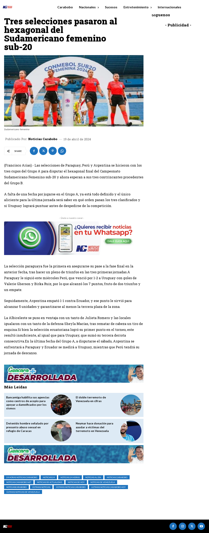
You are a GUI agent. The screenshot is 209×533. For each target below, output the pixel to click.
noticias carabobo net (18, 482)
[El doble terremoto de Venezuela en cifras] (130, 405)
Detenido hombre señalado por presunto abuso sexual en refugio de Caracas (27, 427)
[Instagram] (182, 526)
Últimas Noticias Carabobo (71, 487)
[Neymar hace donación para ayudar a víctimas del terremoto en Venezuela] (130, 431)
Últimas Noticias (41, 487)
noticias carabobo (117, 477)
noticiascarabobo (16, 487)
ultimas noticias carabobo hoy (108, 487)
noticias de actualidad (49, 482)
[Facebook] (34, 151)
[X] (43, 151)
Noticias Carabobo (42, 139)
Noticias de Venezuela (102, 482)
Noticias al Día (93, 477)
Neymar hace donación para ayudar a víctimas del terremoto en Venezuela (94, 427)
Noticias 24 (49, 477)
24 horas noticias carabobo (21, 477)
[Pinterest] (53, 151)
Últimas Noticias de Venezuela (23, 492)
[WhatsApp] (62, 151)
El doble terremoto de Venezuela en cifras (91, 399)
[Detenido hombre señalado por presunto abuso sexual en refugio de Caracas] (61, 431)
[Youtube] (201, 526)
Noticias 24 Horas (70, 477)
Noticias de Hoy (76, 482)
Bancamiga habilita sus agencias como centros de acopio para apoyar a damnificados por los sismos (27, 403)
